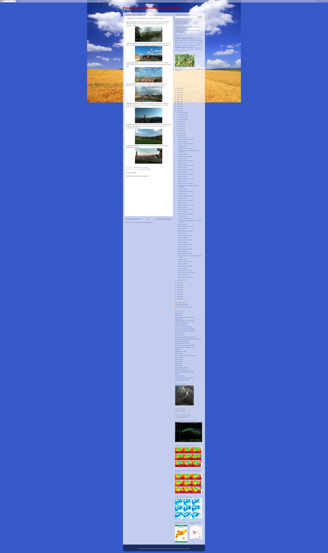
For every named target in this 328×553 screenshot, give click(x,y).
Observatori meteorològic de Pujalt (184, 371)
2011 (178, 294)
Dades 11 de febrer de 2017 (185, 226)
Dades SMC (197, 38)
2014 (178, 287)
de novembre (182, 115)
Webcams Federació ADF (182, 380)
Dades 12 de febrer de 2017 (185, 218)
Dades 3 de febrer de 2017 (185, 266)
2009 (178, 298)
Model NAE (178, 363)
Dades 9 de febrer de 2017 (185, 235)
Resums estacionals (180, 49)
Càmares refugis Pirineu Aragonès (184, 320)
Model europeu (179, 359)
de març (180, 133)
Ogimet (177, 374)
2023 (178, 97)
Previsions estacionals (194, 45)
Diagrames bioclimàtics (181, 324)
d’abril (180, 130)
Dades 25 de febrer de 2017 (185, 156)
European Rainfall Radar (181, 341)
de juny (180, 126)
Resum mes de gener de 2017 (186, 272)
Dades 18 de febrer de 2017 (185, 191)
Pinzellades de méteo (180, 45)
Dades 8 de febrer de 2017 (185, 240)
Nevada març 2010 (188, 43)
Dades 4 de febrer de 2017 (185, 261)
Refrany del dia (181, 47)
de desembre (182, 112)
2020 (178, 104)
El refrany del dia (182, 137)
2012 (178, 292)
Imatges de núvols (182, 42)
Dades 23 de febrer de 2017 (185, 165)
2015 (178, 285)
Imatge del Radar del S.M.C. (182, 343)
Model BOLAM (179, 357)
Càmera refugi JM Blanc (181, 322)
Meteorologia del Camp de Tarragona (185, 355)
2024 (178, 95)
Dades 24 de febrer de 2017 (185, 160)
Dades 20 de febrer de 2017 (185, 178)
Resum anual (197, 47)
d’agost (180, 121)
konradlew (170, 548)
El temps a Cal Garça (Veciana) (183, 327)
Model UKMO (178, 365)
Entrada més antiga (164, 219)
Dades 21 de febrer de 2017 (185, 174)
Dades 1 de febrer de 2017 (185, 277)
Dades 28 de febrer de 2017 (185, 139)
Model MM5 (178, 361)
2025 (178, 92)
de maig (180, 128)
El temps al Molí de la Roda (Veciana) (185, 337)
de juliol (180, 124)
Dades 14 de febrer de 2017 (185, 209)
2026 (178, 90)
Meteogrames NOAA (180, 351)
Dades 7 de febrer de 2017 (185, 244)
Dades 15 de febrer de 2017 (185, 205)
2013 (178, 289)
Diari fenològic (179, 40)
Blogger (187, 548)
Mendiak (177, 349)
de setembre (182, 119)
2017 (178, 110)
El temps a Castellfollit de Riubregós (185, 329)
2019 (178, 106)
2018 (178, 108)
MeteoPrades (178, 353)
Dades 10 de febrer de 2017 (185, 231)
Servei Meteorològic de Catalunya (184, 378)
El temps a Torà (179, 333)
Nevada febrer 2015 (192, 42)
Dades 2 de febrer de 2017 (185, 270)
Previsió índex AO (180, 376)
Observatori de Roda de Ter (182, 369)
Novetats (198, 43)
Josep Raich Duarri (182, 304)
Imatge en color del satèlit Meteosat (184, 345)
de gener (181, 280)
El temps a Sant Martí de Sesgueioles (185, 331)
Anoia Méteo (178, 315)
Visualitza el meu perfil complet (183, 307)
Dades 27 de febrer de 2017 (185, 143)
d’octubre (181, 117)
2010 (178, 296)
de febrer (181, 135)
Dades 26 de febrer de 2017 (185, 148)
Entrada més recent (133, 219)
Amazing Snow (179, 313)
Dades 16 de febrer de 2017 (185, 200)
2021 (178, 101)
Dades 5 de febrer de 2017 (185, 253)
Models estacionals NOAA (182, 367)
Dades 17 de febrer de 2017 (185, 196)
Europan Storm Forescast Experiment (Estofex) (188, 339)
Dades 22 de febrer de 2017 (185, 170)
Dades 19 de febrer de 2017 (185, 183)
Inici (148, 219)
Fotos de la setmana (145, 169)
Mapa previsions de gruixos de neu (184, 347)
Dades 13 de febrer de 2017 (185, 214)
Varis (184, 50)
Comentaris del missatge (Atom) (143, 222)
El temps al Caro (179, 335)
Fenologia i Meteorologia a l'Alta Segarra (152, 8)
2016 (178, 283)
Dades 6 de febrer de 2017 (185, 249)
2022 (178, 99)
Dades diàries (181, 38)
